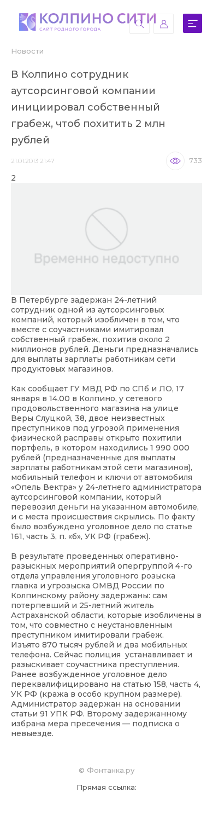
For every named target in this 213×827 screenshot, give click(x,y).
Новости (27, 51)
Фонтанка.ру (110, 770)
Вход (163, 24)
